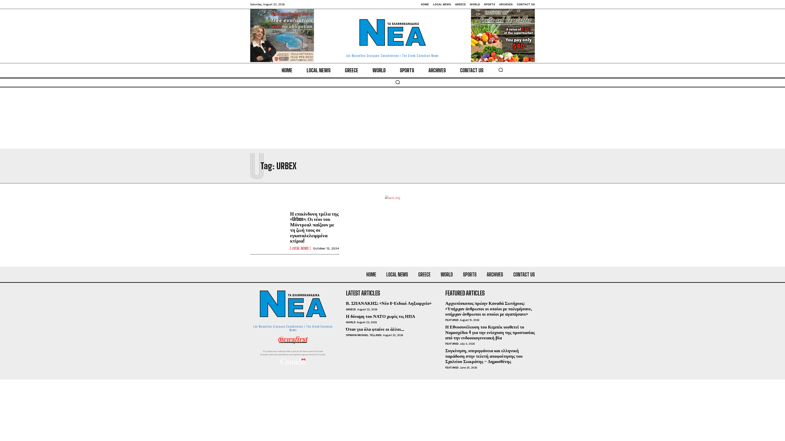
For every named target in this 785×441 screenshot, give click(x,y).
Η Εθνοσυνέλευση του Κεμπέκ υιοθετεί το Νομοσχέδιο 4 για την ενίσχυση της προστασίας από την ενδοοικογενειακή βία (490, 332)
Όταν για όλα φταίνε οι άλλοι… (375, 329)
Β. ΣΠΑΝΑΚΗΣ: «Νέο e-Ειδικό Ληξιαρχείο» (388, 303)
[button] (501, 70)
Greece (351, 309)
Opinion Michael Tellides (364, 335)
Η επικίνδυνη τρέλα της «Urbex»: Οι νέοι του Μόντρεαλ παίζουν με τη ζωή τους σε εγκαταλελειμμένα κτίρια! (314, 227)
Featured (452, 320)
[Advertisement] (392, 118)
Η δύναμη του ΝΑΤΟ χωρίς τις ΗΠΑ (380, 316)
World (350, 322)
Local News (300, 248)
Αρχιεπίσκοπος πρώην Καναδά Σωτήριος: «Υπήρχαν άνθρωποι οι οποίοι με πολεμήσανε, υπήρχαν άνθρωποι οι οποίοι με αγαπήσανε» (488, 308)
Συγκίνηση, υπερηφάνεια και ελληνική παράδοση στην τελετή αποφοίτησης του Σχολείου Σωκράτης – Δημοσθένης (484, 356)
